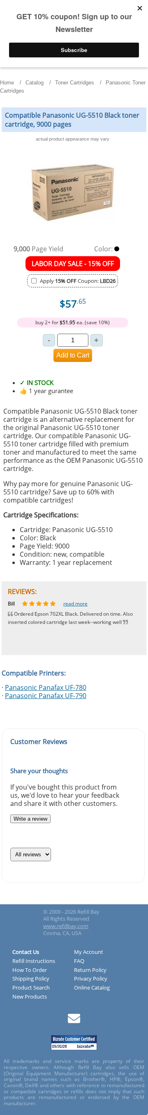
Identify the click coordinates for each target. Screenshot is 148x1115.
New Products (29, 997)
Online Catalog (92, 988)
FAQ (79, 961)
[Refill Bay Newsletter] (74, 1021)
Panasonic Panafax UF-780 (45, 687)
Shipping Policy (30, 979)
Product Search (31, 988)
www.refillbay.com (65, 926)
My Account (88, 952)
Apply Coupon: (78, 280)
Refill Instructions (33, 961)
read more (81, 603)
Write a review (30, 819)
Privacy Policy (90, 979)
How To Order (29, 970)
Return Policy (90, 970)
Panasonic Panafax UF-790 (45, 695)
